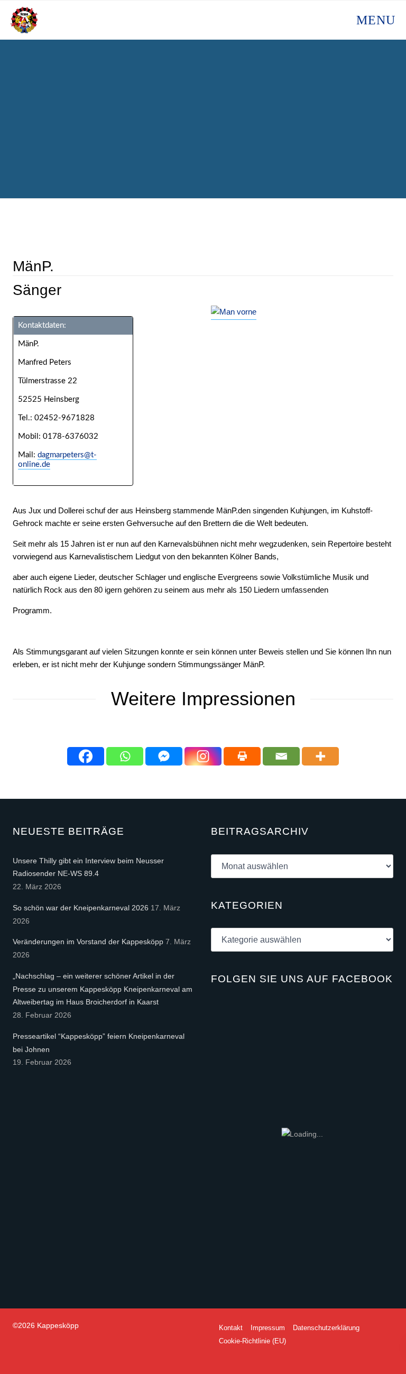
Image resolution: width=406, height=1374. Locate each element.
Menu (374, 20)
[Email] (281, 756)
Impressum (268, 1328)
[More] (320, 756)
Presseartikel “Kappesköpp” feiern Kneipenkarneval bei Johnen (98, 1043)
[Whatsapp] (124, 756)
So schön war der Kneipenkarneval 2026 (81, 907)
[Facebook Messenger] (163, 756)
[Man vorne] (233, 313)
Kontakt (231, 1328)
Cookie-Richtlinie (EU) (252, 1341)
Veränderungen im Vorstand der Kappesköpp (88, 941)
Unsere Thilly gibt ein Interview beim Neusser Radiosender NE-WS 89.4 (88, 867)
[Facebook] (85, 756)
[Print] (242, 756)
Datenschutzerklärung (326, 1328)
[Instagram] (203, 756)
